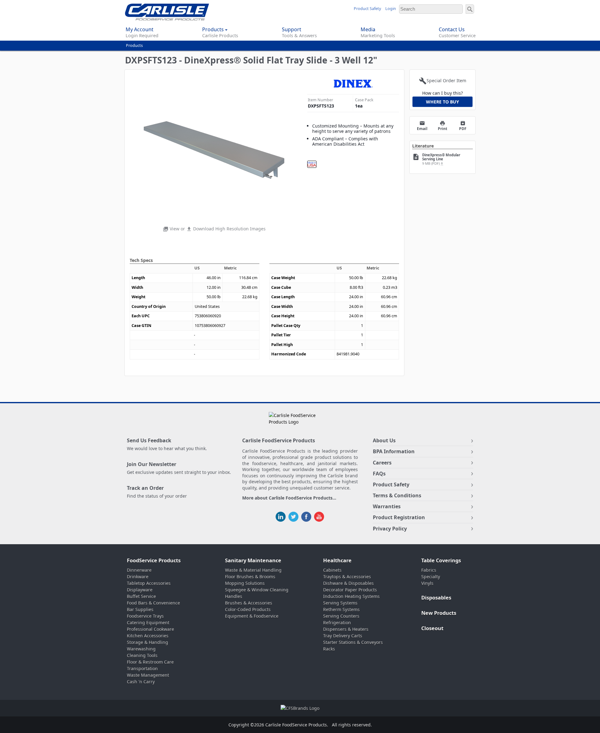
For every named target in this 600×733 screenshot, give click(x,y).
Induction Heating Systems (351, 596)
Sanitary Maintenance (253, 560)
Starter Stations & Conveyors (353, 642)
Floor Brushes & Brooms (250, 577)
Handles (233, 596)
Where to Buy (442, 102)
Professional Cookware (150, 629)
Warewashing (141, 649)
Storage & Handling (147, 642)
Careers (382, 462)
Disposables (436, 597)
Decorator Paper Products (350, 590)
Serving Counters (341, 616)
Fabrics (428, 570)
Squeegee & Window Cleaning (256, 590)
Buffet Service (141, 596)
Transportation (142, 668)
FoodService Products (154, 560)
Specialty (430, 577)
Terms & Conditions (397, 495)
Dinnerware (139, 570)
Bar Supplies (140, 609)
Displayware (139, 590)
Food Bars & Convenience (153, 603)
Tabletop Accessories (149, 583)
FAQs (379, 473)
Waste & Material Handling (253, 570)
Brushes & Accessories (248, 603)
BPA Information (394, 451)
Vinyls (427, 583)
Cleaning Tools (142, 655)
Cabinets (332, 570)
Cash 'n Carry (141, 682)
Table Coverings (441, 560)
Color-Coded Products (248, 609)
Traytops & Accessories (347, 577)
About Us (384, 440)
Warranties (387, 506)
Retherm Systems (341, 609)
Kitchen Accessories (147, 636)
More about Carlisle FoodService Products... (289, 498)
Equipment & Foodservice (251, 616)
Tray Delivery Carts (342, 636)
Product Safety (367, 8)
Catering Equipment (148, 622)
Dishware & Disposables (348, 583)
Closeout (432, 628)
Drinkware (137, 577)
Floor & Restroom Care (150, 662)
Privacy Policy (390, 528)
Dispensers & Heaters (345, 629)
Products (134, 45)
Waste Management (148, 675)
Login (390, 8)
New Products (438, 613)
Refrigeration (337, 622)
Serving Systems (340, 603)
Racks (329, 649)
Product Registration (399, 517)
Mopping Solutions (245, 583)
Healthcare (337, 560)
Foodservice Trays (145, 616)
